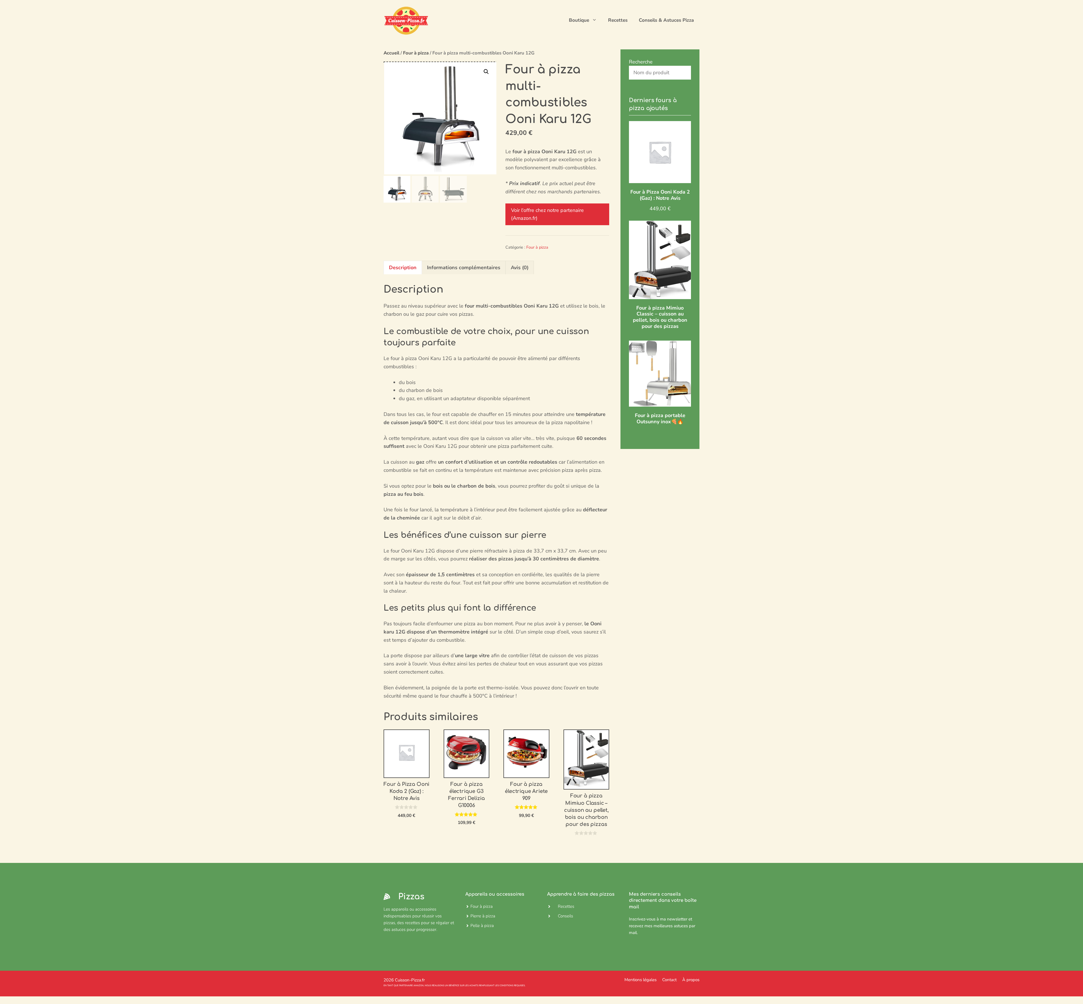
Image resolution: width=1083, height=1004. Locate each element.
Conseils (565, 916)
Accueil (391, 53)
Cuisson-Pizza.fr (410, 980)
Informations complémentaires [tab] (463, 267)
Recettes (618, 20)
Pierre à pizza (482, 916)
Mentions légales (640, 980)
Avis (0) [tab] (520, 267)
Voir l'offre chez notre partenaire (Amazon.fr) (547, 214)
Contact (669, 980)
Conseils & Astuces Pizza (666, 20)
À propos (690, 980)
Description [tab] (403, 267)
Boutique (579, 20)
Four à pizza (416, 53)
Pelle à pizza (482, 925)
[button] (486, 72)
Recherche (641, 61)
